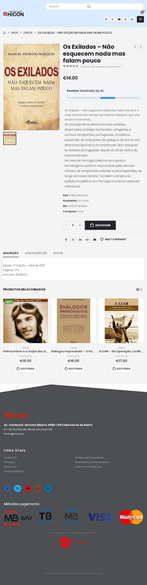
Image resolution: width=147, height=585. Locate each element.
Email (95, 240)
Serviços (9, 462)
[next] (141, 47)
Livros (80, 211)
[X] (112, 19)
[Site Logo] (13, 13)
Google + (87, 240)
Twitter (73, 240)
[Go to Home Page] (4, 32)
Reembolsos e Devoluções (92, 462)
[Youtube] (119, 19)
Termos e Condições (88, 466)
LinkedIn (80, 240)
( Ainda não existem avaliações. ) (101, 66)
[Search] (89, 6)
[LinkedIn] (132, 19)
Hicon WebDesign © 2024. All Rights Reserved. (73, 573)
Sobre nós (10, 466)
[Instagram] (125, 19)
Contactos (10, 457)
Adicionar (102, 225)
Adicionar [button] (27, 368)
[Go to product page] (73, 321)
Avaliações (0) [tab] (36, 253)
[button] (140, 19)
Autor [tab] (58, 253)
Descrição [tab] (11, 253)
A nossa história (14, 471)
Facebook (66, 240)
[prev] (135, 47)
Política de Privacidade (89, 457)
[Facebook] (106, 19)
